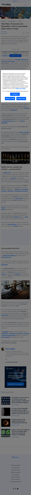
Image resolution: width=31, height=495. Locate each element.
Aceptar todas (21, 98)
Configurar (15, 94)
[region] (15, 86)
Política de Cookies (21, 88)
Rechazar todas (10, 98)
